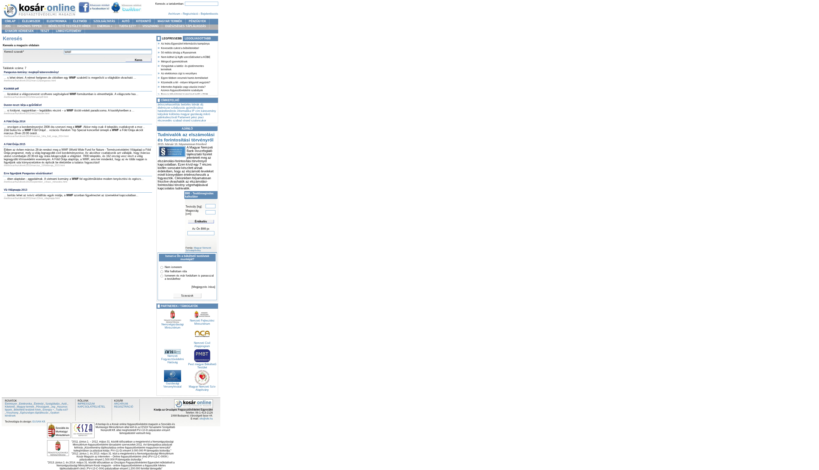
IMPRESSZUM (86, 403)
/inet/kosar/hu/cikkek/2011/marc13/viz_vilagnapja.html (32, 198)
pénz (194, 117)
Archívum (174, 13)
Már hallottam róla (176, 271)
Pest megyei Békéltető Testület (202, 366)
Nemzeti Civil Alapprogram (202, 344)
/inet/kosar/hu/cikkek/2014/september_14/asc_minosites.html (35, 181)
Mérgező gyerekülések (174, 61)
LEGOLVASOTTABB (198, 38)
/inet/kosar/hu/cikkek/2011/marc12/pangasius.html (30, 80)
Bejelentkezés (209, 13)
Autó (64, 403)
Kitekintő (10, 406)
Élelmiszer (11, 403)
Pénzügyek (42, 406)
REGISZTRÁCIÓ (123, 406)
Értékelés (201, 221)
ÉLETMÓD (80, 21)
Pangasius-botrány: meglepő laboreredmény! (31, 72)
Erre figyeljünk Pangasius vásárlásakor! (28, 173)
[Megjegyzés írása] (203, 286)
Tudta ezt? (62, 409)
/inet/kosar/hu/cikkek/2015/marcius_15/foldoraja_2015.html (34, 165)
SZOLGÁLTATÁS (104, 21)
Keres (138, 60)
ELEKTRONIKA (57, 21)
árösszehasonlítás (169, 104)
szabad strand (181, 120)
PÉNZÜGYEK (197, 21)
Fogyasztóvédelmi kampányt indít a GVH (184, 94)
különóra (174, 114)
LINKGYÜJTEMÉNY (68, 31)
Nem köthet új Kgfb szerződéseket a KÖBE (185, 57)
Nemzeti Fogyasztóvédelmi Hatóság (172, 359)
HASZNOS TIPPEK (29, 26)
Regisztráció (190, 13)
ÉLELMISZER (31, 21)
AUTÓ (125, 21)
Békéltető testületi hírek (27, 409)
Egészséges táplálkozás (34, 412)
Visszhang (12, 412)
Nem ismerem (173, 267)
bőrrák (195, 104)
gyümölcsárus (194, 107)
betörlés (186, 104)
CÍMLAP (10, 21)
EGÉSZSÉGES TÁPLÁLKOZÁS (185, 26)
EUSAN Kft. (39, 421)
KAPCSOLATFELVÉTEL (91, 406)
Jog (53, 406)
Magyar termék (25, 406)
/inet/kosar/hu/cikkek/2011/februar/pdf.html (26, 97)
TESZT (44, 31)
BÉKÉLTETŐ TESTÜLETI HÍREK (69, 26)
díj (201, 104)
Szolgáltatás (52, 403)
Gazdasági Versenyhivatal (172, 385)
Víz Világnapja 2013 (15, 189)
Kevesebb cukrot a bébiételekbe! (180, 48)
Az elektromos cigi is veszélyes (179, 73)
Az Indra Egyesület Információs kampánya (185, 43)
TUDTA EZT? (127, 26)
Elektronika (25, 403)
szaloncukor (198, 120)
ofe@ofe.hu (206, 418)
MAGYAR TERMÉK (170, 21)
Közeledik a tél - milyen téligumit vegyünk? (185, 82)
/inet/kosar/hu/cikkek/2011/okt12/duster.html (26, 113)
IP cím (196, 110)
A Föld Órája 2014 (14, 121)
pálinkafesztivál (167, 117)
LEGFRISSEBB (172, 38)
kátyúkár (163, 114)
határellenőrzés (167, 110)
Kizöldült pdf (11, 88)
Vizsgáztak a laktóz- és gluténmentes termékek (182, 67)
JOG (8, 26)
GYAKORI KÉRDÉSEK (19, 31)
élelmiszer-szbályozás (171, 107)
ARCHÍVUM (121, 403)
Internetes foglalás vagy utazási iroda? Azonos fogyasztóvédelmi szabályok (183, 88)
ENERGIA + (104, 26)
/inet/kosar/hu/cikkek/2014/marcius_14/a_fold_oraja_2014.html (36, 136)
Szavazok (187, 295)
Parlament (184, 117)
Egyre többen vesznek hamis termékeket (184, 77)
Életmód (39, 403)
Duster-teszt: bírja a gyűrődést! (23, 105)
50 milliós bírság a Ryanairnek (178, 52)
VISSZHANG (150, 26)
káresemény (208, 110)
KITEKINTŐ (143, 21)
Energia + (48, 409)
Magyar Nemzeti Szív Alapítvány (202, 388)
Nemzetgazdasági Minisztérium (172, 326)
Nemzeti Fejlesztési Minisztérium (202, 322)
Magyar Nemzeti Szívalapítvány (198, 249)
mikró (206, 114)
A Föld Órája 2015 (14, 144)
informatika (184, 110)
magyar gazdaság (191, 114)
